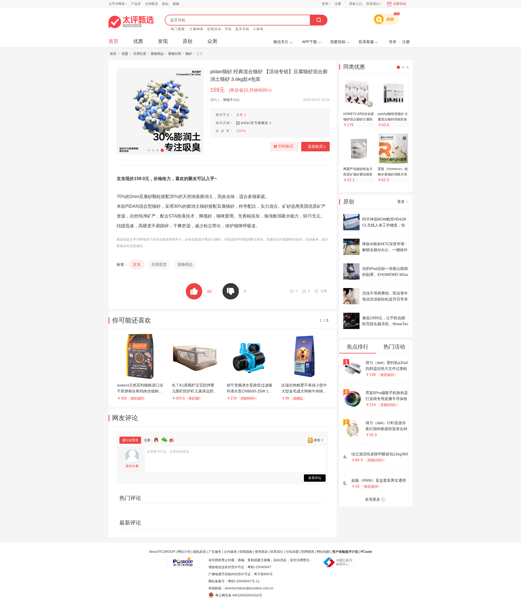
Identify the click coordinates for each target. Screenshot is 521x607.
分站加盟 (292, 552)
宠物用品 (157, 54)
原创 (187, 41)
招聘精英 (307, 552)
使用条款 (261, 552)
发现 (163, 41)
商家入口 (355, 4)
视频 (176, 4)
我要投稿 (399, 4)
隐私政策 (199, 552)
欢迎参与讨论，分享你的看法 (168, 451)
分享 (323, 291)
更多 (402, 201)
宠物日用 (174, 54)
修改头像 (132, 466)
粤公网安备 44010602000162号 (238, 595)
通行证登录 (130, 440)
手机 (228, 29)
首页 (113, 41)
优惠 (138, 41)
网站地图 (323, 552)
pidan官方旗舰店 (254, 123)
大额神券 (196, 29)
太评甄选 (151, 4)
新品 (165, 4)
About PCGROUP (162, 552)
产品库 (136, 4)
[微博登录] (173, 439)
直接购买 (315, 146)
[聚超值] (131, 22)
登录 (325, 4)
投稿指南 (245, 552)
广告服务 (214, 552)
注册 (338, 4)
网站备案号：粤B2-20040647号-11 (234, 581)
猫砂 (188, 54)
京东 (239, 115)
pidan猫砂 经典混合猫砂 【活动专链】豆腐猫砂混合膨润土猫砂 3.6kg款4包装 (269, 75)
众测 (212, 41)
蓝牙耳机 (242, 29)
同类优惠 (354, 67)
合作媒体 (230, 552)
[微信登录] (165, 439)
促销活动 (214, 29)
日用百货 (139, 54)
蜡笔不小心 (231, 100)
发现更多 (372, 499)
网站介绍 (183, 552)
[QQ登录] (158, 439)
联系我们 (276, 552)
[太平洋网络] (183, 560)
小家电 (258, 29)
